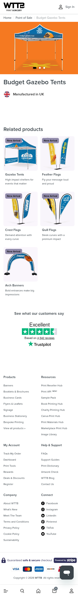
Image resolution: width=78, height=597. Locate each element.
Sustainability (11, 540)
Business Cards (12, 397)
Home (7, 17)
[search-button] (22, 591)
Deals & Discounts (14, 478)
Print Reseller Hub (51, 385)
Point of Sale (24, 17)
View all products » (14, 428)
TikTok (50, 528)
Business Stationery (15, 416)
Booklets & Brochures (16, 391)
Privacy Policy (11, 528)
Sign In (70, 7)
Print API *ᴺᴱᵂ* (49, 391)
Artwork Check (49, 472)
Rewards (8, 472)
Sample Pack (48, 397)
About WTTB (10, 503)
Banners (8, 385)
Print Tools (9, 466)
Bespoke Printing (13, 422)
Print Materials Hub (52, 422)
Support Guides (50, 459)
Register (8, 484)
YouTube (51, 534)
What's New (10, 509)
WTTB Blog (47, 478)
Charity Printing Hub (53, 410)
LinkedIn (51, 515)
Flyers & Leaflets (13, 404)
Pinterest (51, 521)
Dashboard (9, 459)
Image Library (49, 434)
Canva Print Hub (50, 416)
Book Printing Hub (52, 404)
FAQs (44, 453)
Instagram (52, 509)
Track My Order (12, 453)
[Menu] (5, 590)
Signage (8, 410)
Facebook (52, 503)
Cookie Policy (11, 534)
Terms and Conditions (16, 521)
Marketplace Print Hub (54, 428)
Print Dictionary (50, 466)
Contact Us (47, 484)
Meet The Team (12, 515)
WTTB (38, 578)
